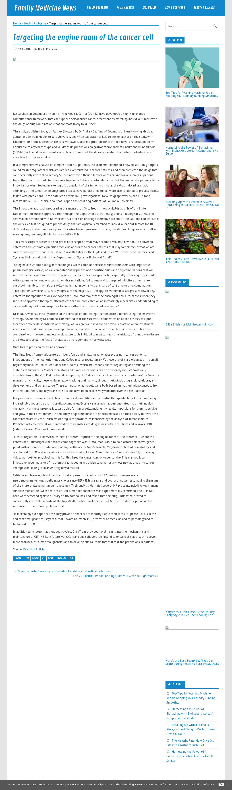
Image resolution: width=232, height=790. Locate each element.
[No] (227, 785)
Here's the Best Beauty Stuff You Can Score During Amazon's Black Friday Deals (192, 662)
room (50, 558)
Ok (221, 784)
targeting (62, 558)
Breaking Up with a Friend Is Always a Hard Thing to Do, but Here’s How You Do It (192, 205)
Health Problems (97, 8)
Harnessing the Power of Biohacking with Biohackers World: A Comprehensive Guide (191, 151)
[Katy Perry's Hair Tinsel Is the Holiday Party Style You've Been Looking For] (192, 338)
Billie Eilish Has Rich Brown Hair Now (189, 324)
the (71, 558)
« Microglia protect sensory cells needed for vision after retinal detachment (63, 571)
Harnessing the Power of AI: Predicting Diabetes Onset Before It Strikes (189, 756)
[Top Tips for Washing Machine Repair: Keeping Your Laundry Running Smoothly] (192, 87)
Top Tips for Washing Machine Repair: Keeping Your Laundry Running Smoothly (191, 94)
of (43, 558)
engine (35, 558)
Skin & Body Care (175, 8)
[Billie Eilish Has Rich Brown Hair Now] (192, 292)
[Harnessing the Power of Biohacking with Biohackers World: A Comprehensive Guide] (192, 141)
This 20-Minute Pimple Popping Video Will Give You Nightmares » (115, 576)
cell (27, 558)
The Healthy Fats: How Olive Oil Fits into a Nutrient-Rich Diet (192, 260)
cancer (17, 558)
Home (17, 23)
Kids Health (149, 8)
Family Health (125, 8)
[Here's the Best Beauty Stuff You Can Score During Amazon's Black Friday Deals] (192, 629)
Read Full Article (34, 549)
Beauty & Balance (204, 8)
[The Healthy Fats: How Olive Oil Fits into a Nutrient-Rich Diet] (192, 253)
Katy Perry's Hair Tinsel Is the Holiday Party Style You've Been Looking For (189, 613)
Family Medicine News (45, 8)
